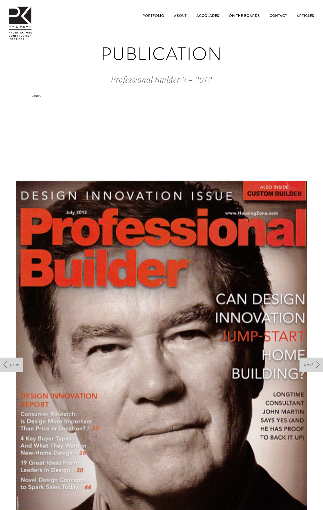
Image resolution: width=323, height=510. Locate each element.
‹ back (37, 96)
